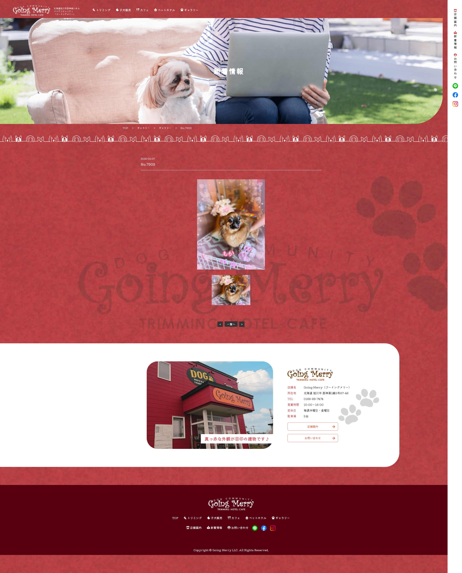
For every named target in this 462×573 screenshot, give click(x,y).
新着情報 (455, 42)
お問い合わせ (455, 68)
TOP (175, 518)
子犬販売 (125, 10)
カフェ (144, 10)
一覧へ (231, 324)
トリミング (103, 10)
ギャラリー (191, 10)
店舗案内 (455, 20)
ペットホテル (166, 10)
